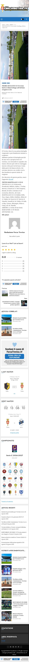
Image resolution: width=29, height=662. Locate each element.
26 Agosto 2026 (17, 333)
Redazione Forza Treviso (8, 92)
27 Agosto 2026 (17, 572)
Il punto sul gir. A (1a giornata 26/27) (11, 517)
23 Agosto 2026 (17, 595)
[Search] (26, 19)
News (8, 83)
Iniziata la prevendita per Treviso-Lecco (19, 318)
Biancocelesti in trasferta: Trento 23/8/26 (13, 537)
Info (14, 393)
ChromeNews (20, 653)
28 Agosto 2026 (17, 321)
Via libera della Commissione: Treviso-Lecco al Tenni (20, 330)
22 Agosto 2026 (17, 618)
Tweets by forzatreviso (7, 501)
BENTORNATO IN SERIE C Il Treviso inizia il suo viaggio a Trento (20, 603)
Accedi (3, 641)
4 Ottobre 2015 (18, 92)
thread (11, 179)
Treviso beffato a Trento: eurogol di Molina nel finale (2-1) (19, 592)
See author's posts (14, 236)
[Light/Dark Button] (22, 19)
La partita (4, 83)
